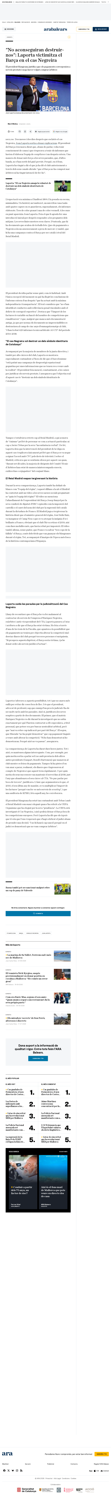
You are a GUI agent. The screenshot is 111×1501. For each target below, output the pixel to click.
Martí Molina (13, 124)
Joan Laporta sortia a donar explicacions (36, 143)
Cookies (73, 1478)
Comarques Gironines (45, 22)
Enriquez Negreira (32, 933)
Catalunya (10, 22)
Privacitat (49, 1478)
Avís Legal (57, 1478)
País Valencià (25, 22)
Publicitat (50, 1464)
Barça (21, 933)
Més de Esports (13, 945)
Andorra (34, 22)
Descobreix (14, 1152)
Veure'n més (63, 1151)
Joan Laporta (46, 933)
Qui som (28, 1464)
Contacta (74, 1464)
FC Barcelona (11, 933)
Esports (9, 37)
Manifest (5, 1464)
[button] (108, 2)
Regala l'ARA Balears (101, 1464)
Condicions (66, 1478)
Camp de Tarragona (59, 22)
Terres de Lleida (72, 22)
